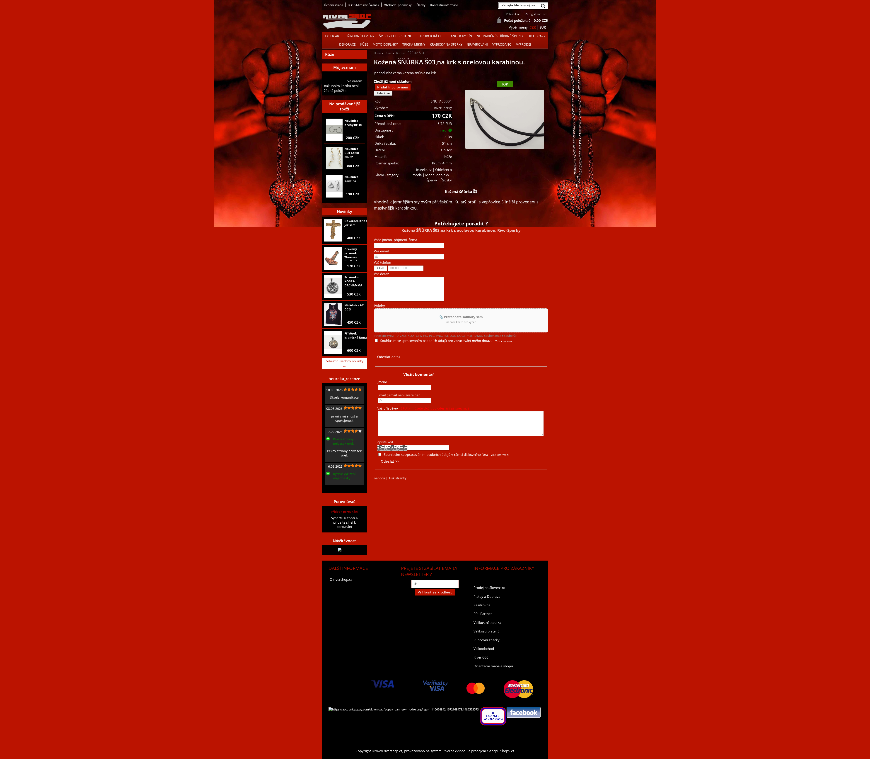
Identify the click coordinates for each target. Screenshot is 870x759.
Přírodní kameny (360, 36)
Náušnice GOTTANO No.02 (351, 153)
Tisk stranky (397, 478)
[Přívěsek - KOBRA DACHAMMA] (333, 286)
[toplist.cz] (344, 550)
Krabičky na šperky (446, 44)
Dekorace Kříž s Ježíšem (355, 223)
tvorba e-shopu (456, 751)
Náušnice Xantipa (351, 179)
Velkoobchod (484, 648)
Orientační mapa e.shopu (493, 666)
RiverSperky (443, 108)
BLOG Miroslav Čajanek (363, 5)
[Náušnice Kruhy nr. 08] (334, 130)
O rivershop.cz (341, 579)
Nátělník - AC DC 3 (354, 307)
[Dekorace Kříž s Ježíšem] (333, 230)
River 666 (481, 657)
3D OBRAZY (536, 36)
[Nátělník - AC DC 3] (333, 314)
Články (420, 5)
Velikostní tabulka (487, 622)
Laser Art (333, 36)
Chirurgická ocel (431, 36)
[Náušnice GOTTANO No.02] (334, 158)
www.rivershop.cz (388, 751)
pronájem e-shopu (485, 751)
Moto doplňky (385, 44)
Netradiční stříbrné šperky (500, 36)
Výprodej (523, 44)
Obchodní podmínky (398, 5)
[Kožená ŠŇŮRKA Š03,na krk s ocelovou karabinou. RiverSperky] (504, 119)
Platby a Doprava (487, 596)
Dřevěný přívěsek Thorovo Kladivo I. (351, 254)
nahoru (379, 478)
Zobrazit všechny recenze (343, 488)
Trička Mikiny (413, 44)
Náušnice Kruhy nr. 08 (353, 123)
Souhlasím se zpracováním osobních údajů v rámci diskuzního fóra (436, 454)
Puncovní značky (487, 640)
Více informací (504, 341)
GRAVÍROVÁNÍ (477, 44)
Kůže (364, 44)
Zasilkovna (482, 605)
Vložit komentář (418, 374)
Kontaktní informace (444, 5)
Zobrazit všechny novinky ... (344, 363)
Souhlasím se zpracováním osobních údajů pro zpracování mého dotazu (436, 340)
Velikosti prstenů (487, 631)
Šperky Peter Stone (395, 36)
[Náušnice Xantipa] (334, 186)
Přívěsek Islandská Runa (355, 335)
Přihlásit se (513, 14)
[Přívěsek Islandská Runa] (333, 342)
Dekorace (347, 44)
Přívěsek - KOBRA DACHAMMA (353, 281)
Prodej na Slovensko (489, 587)
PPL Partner (483, 613)
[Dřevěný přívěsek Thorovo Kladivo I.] (333, 258)
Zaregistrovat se (535, 14)
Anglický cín (461, 36)
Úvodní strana (333, 5)
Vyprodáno (502, 44)
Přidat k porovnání (344, 512)
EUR (542, 27)
